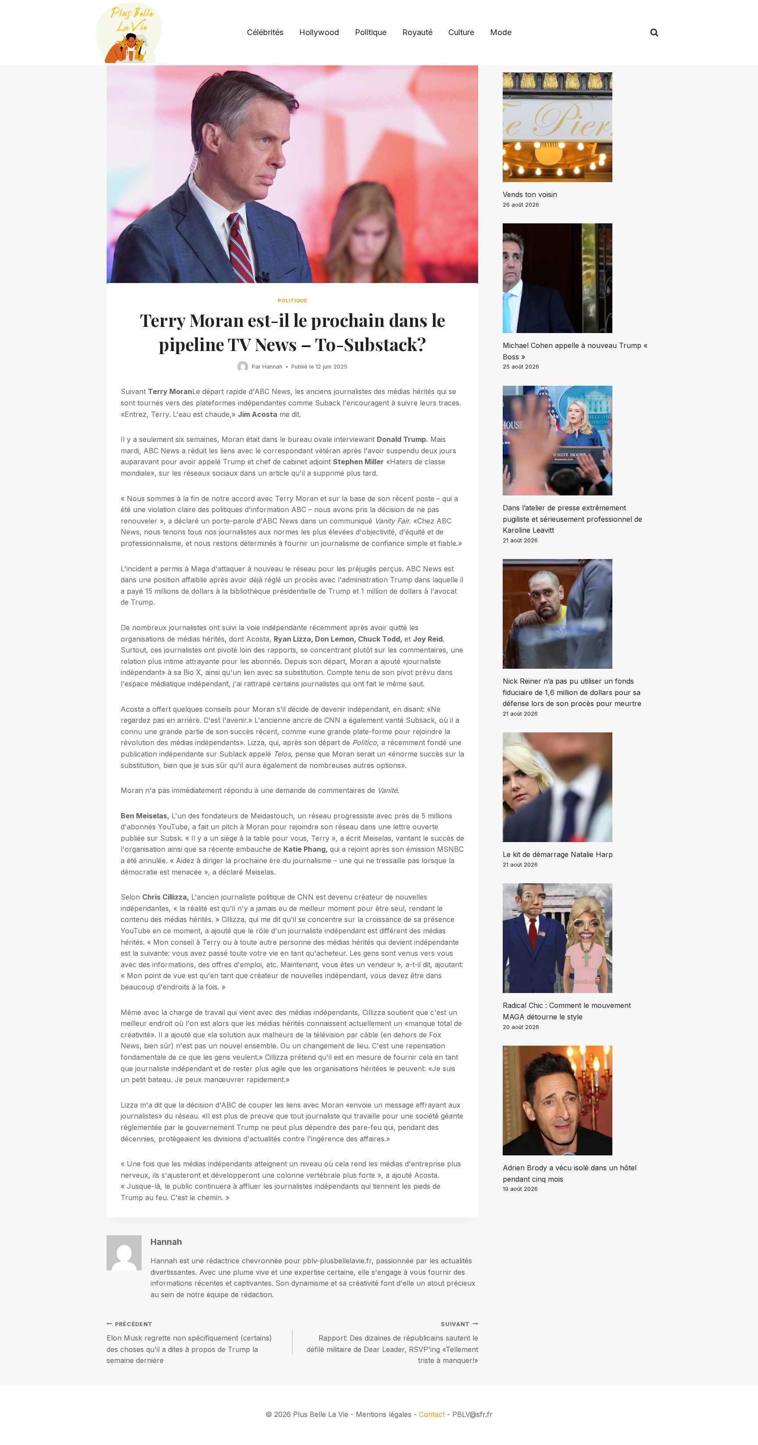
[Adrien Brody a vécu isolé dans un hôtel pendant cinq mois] (577, 1100)
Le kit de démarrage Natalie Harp (558, 854)
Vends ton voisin (530, 194)
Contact (432, 1414)
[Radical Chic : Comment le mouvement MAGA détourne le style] (577, 938)
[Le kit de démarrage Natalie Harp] (577, 787)
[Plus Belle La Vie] (129, 32)
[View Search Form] (654, 32)
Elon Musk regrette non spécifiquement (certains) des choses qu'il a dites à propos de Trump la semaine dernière (189, 1343)
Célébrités (265, 32)
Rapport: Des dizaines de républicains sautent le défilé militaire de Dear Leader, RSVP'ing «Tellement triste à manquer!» (392, 1343)
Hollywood (319, 32)
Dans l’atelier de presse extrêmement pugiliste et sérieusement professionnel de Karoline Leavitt (572, 518)
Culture (461, 32)
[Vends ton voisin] (577, 127)
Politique (370, 32)
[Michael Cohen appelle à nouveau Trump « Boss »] (577, 278)
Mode (500, 32)
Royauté (417, 32)
